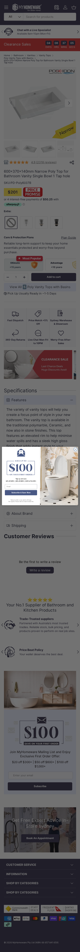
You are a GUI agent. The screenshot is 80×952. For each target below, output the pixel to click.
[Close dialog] (75, 449)
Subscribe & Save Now (20, 493)
